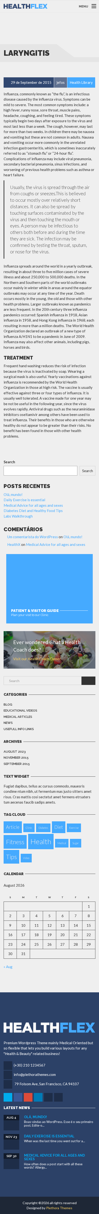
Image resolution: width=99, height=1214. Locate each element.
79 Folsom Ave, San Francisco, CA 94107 (46, 1084)
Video (26, 858)
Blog (8, 704)
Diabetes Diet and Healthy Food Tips (33, 510)
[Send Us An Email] (58, 1097)
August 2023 (15, 751)
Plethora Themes (59, 1208)
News (8, 723)
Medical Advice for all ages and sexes (33, 505)
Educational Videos (20, 710)
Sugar (75, 843)
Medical (61, 843)
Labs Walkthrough (18, 516)
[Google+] (28, 1097)
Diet (58, 827)
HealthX (13, 544)
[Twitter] (8, 1097)
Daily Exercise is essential (24, 500)
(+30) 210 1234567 (29, 1065)
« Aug (8, 966)
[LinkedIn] (38, 1097)
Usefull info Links (19, 729)
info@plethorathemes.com (35, 1074)
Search (9, 462)
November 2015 (16, 757)
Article (12, 827)
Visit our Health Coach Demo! (37, 659)
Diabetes (43, 827)
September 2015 (17, 764)
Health (41, 841)
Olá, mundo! (13, 494)
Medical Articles (18, 717)
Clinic (29, 827)
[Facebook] (18, 1097)
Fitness (15, 841)
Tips (11, 856)
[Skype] (48, 1097)
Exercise (74, 827)
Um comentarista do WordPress (32, 537)
